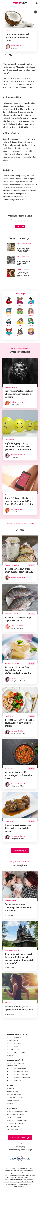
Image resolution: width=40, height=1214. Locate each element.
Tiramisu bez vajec (14, 1094)
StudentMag (14, 1182)
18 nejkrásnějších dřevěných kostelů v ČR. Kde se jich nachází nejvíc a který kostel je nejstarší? (19, 958)
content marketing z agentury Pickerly (17, 1175)
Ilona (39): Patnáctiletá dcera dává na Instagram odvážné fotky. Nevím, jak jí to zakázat (19, 501)
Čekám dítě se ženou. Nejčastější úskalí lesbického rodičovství (19, 907)
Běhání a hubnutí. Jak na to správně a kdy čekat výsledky (19, 1008)
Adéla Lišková (16, 46)
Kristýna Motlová (17, 678)
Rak (20, 315)
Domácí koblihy (13, 1100)
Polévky (19, 269)
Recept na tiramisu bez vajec (17, 1071)
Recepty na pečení (24, 243)
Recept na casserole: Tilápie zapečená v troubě (24, 263)
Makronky (10, 1103)
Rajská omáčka (12, 1040)
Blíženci (31, 326)
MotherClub (19, 1177)
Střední (31, 716)
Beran (20, 305)
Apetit (8, 31)
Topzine (30, 1180)
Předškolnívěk (21, 1180)
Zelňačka (10, 1055)
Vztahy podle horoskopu (16, 1114)
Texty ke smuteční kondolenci (18, 1120)
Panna (31, 315)
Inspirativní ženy (11, 387)
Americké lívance (13, 1091)
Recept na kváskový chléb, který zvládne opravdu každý (23, 250)
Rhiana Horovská (17, 626)
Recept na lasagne (14, 1046)
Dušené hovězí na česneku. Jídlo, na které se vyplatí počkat (18, 828)
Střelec (20, 326)
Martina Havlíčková (18, 578)
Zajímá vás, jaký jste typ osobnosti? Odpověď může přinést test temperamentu (18, 446)
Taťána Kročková (17, 402)
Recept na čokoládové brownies (19, 1074)
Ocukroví (27, 1184)
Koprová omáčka (13, 1126)
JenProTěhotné (10, 1180)
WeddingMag (11, 1184)
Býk (9, 336)
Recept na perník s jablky (16, 1068)
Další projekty (20, 1147)
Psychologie (9, 440)
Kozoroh (20, 336)
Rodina (7, 494)
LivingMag (20, 1184)
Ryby (8, 326)
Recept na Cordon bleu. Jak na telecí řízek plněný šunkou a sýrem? (19, 723)
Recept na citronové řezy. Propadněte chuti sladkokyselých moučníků (18, 670)
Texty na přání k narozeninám (18, 1111)
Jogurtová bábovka (14, 1097)
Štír (31, 305)
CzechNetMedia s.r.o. (23, 1168)
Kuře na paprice (13, 1049)
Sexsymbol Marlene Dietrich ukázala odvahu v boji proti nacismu (19, 394)
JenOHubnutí (19, 1186)
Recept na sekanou (14, 1043)
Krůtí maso (9, 768)
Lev (31, 336)
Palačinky (10, 1088)
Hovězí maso (9, 716)
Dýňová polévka (13, 1129)
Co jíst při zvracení (14, 1117)
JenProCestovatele (26, 1182)
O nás (20, 1144)
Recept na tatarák (14, 1037)
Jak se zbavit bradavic (15, 1123)
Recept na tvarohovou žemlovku (19, 1077)
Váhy (9, 305)
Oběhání (27, 1177)
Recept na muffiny (14, 1080)
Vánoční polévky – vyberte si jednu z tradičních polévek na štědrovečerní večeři (24, 274)
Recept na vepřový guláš (16, 1052)
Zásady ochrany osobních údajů (20, 1150)
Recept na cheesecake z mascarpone (16, 1064)
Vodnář (9, 315)
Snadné (31, 565)
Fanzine (6, 1182)
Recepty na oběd (23, 256)
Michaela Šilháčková (18, 455)
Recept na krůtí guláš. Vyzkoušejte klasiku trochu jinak (18, 775)
